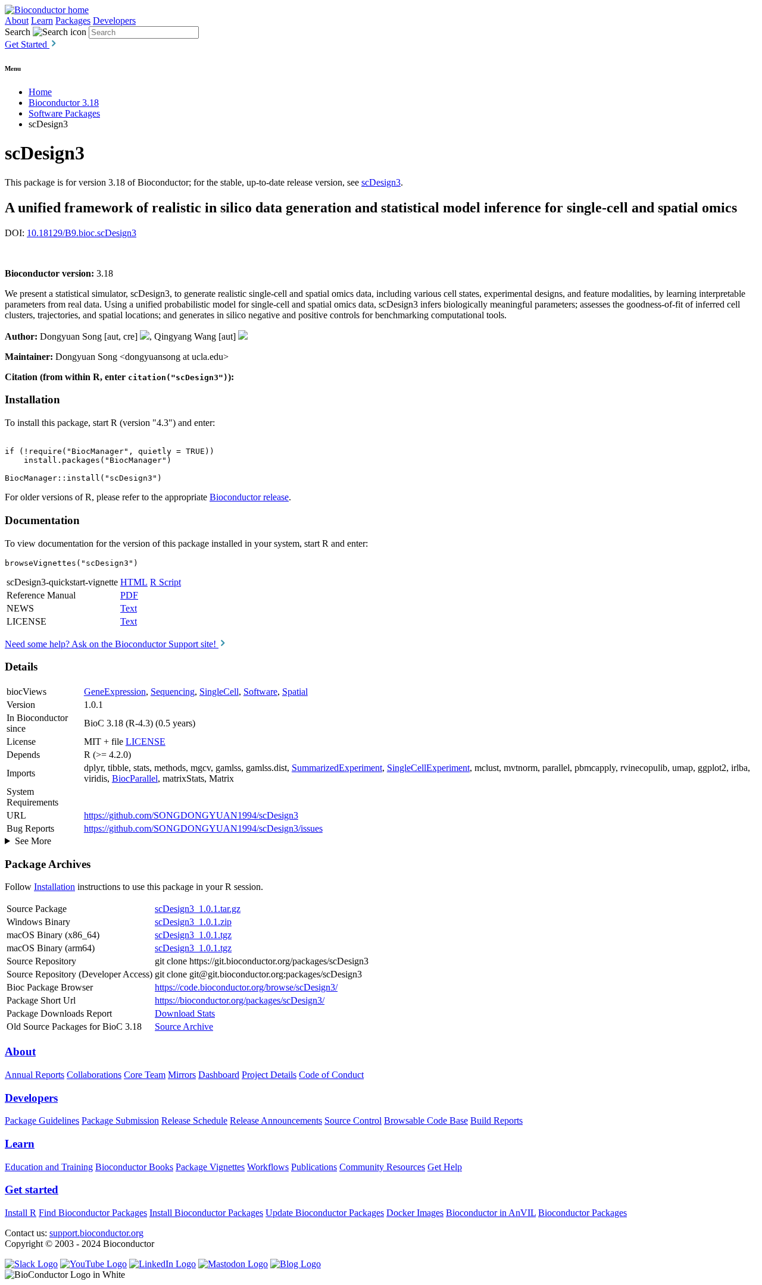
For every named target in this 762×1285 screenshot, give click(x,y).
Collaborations (94, 1075)
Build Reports (496, 1120)
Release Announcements (276, 1120)
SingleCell (219, 692)
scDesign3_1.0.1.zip (193, 922)
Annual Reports (34, 1075)
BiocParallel (135, 778)
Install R (20, 1213)
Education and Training (49, 1167)
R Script (165, 582)
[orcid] (144, 336)
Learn (42, 20)
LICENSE (145, 741)
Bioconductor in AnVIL (491, 1213)
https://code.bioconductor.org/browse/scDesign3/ (246, 987)
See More (33, 841)
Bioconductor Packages (582, 1213)
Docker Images (415, 1213)
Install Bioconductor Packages (206, 1213)
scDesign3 (381, 182)
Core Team (144, 1075)
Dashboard (218, 1075)
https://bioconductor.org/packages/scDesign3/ (239, 1000)
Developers (114, 20)
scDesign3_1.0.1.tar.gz (198, 909)
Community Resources (382, 1167)
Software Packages (64, 113)
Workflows (268, 1167)
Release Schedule (194, 1120)
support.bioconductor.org (96, 1233)
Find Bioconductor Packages (93, 1213)
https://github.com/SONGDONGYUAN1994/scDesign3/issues (203, 828)
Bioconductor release (249, 497)
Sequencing (173, 692)
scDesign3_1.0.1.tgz (193, 935)
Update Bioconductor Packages (325, 1213)
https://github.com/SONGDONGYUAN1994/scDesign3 (191, 815)
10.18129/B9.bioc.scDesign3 (81, 233)
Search (17, 32)
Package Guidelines (42, 1120)
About (17, 20)
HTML (134, 582)
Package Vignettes (210, 1167)
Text (128, 608)
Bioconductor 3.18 (64, 103)
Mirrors (182, 1075)
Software (260, 692)
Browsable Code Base (426, 1120)
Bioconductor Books (134, 1167)
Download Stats (185, 1013)
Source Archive (184, 1026)
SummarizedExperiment (337, 768)
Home (40, 92)
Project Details (269, 1075)
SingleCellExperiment (428, 768)
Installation (54, 887)
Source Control (353, 1120)
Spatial (295, 692)
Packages (72, 20)
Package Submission (120, 1120)
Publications (314, 1167)
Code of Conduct (331, 1075)
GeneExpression (115, 692)
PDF (129, 595)
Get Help (444, 1167)
